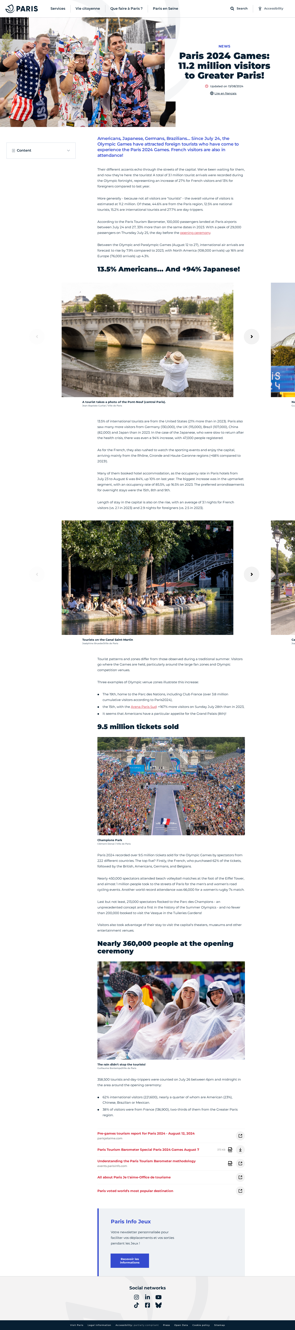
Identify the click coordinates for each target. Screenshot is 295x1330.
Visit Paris (76, 1325)
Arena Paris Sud (144, 707)
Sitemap (219, 1325)
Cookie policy (201, 1325)
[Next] (251, 336)
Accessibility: (137, 1325)
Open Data (181, 1325)
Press (166, 1325)
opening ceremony (195, 233)
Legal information (99, 1325)
